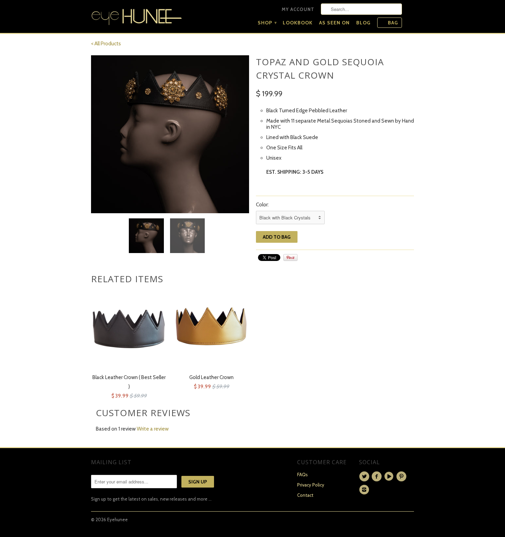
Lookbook (298, 23)
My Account (298, 9)
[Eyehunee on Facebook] (377, 476)
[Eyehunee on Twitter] (365, 476)
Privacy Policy (310, 485)
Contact (305, 495)
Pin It (290, 257)
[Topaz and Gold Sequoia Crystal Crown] (170, 134)
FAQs (302, 474)
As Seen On (334, 23)
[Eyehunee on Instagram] (365, 489)
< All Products (106, 44)
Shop (267, 23)
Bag (393, 23)
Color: (262, 205)
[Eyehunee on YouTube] (390, 476)
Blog (363, 23)
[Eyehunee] (136, 15)
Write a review (153, 429)
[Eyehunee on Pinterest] (402, 476)
